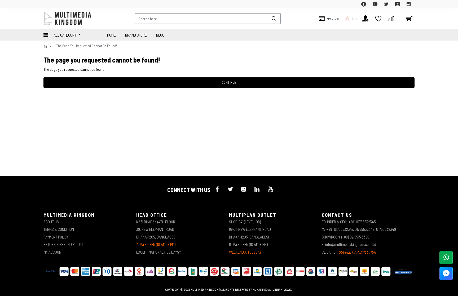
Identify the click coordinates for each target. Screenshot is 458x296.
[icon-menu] (217, 189)
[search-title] (273, 19)
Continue (229, 82)
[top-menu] (47, 4)
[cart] (409, 18)
